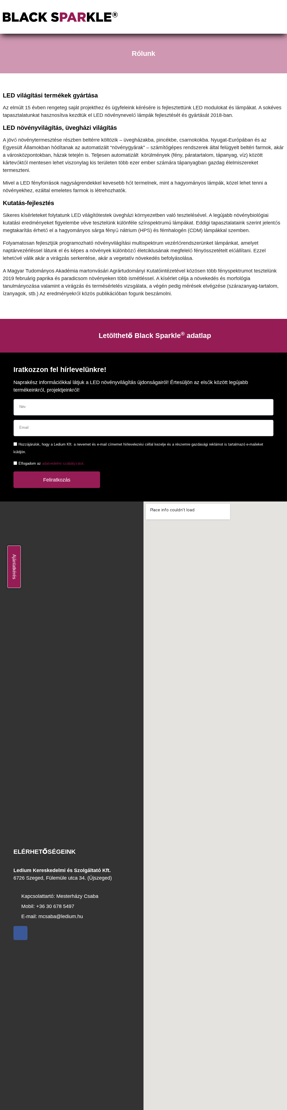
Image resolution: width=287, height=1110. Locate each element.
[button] (245, 16)
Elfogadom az (51, 464)
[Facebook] (20, 933)
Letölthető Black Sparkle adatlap (155, 335)
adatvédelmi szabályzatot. (63, 464)
